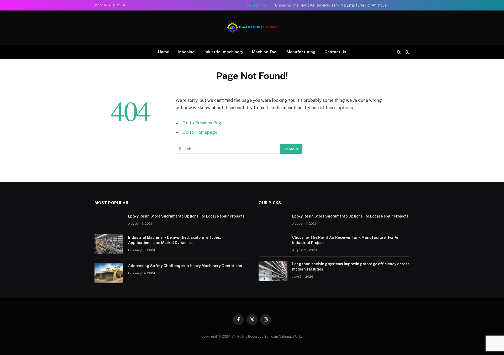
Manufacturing (301, 52)
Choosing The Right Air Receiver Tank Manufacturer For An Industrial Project (334, 5)
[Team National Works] (252, 27)
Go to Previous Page (203, 122)
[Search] (399, 52)
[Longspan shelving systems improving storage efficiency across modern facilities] (273, 271)
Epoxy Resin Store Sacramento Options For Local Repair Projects (186, 216)
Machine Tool (265, 52)
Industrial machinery (223, 52)
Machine (186, 52)
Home (163, 52)
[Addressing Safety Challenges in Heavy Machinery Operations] (108, 273)
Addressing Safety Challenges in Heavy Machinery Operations (185, 266)
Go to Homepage (199, 132)
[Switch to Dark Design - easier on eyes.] (407, 52)
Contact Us (335, 52)
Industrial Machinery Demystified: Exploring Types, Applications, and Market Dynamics (174, 240)
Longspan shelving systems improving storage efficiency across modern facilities (351, 266)
